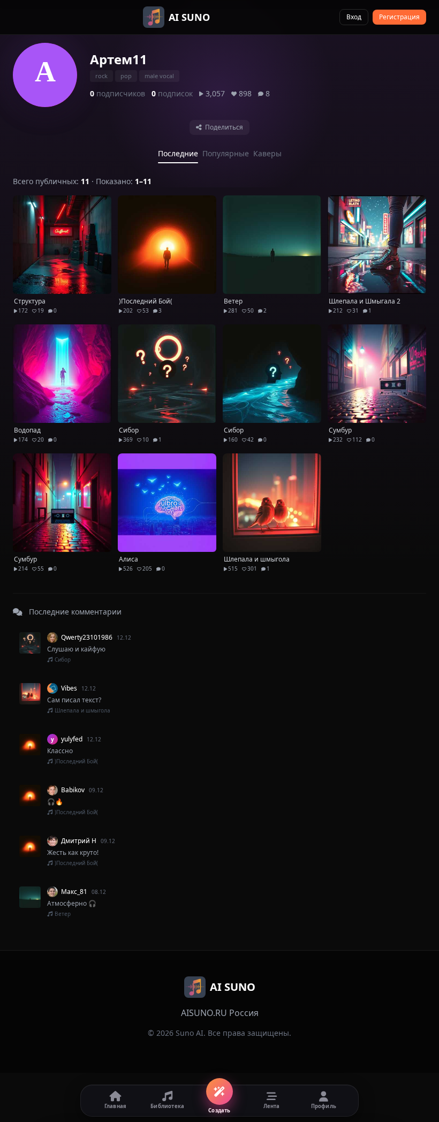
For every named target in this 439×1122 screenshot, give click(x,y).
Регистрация (399, 16)
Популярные (225, 153)
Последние (178, 153)
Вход (353, 16)
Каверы (267, 153)
